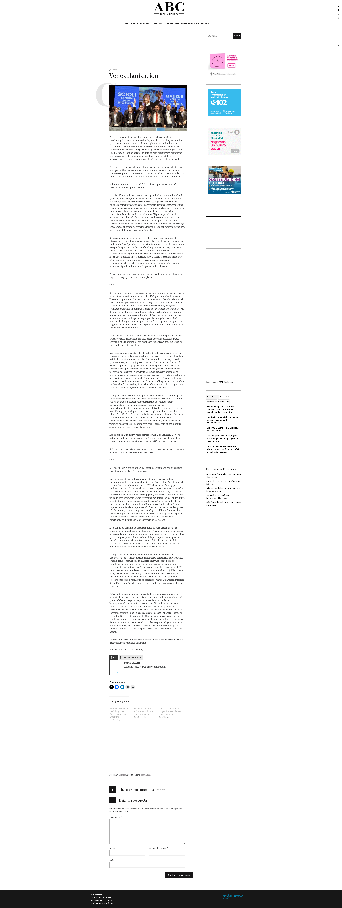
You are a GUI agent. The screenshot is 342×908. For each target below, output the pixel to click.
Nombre (113, 848)
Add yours (160, 790)
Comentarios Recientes (227, 397)
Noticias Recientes (212, 397)
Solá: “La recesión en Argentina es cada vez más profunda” (170, 711)
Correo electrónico (158, 848)
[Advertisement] (147, 48)
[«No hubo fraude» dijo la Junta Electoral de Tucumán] (339, 50)
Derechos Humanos (190, 23)
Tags (227, 401)
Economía (144, 23)
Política (134, 23)
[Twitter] (116, 672)
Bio (114, 657)
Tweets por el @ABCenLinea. (219, 382)
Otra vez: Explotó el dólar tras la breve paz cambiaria (144, 711)
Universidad (157, 23)
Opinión (205, 23)
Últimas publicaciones (132, 657)
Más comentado (212, 401)
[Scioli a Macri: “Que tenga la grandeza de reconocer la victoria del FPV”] (339, 54)
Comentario (115, 817)
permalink (145, 775)
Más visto (221, 401)
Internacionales (172, 23)
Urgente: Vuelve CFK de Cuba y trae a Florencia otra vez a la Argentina (120, 712)
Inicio (126, 23)
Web (111, 860)
